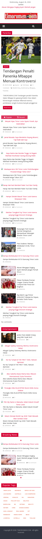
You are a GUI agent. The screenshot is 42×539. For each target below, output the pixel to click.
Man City (31, 504)
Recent (22, 117)
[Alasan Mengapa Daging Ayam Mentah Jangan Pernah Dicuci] (9, 266)
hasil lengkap (8, 511)
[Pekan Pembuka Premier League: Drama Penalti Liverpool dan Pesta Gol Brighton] (9, 279)
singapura (31, 497)
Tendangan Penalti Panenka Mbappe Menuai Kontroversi (19, 76)
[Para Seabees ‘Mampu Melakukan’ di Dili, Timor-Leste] (9, 242)
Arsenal (6, 497)
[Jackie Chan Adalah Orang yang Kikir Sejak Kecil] (8, 334)
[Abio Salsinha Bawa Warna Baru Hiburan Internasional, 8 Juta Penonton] (20, 374)
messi (27, 514)
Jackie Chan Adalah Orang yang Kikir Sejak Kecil (26, 336)
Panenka (5, 91)
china (13, 507)
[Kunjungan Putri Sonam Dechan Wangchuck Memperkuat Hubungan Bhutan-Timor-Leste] (9, 227)
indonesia (18, 490)
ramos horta (18, 514)
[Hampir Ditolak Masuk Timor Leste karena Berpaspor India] (21, 195)
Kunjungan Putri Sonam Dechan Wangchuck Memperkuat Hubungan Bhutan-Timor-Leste (25, 232)
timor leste (7, 490)
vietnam (22, 504)
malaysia (26, 500)
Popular (9, 117)
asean (5, 500)
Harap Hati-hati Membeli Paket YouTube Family (20, 189)
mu (15, 504)
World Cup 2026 (29, 490)
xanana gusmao (24, 507)
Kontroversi (25, 88)
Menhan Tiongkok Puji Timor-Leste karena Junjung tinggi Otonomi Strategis (18, 219)
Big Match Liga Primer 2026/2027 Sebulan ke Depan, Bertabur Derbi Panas (28, 297)
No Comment (18, 132)
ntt (29, 511)
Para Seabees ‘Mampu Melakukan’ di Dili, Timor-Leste (26, 246)
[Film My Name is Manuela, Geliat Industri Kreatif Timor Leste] (20, 402)
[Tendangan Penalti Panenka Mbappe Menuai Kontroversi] (21, 38)
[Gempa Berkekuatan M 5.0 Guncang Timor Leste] (20, 255)
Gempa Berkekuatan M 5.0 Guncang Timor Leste (20, 259)
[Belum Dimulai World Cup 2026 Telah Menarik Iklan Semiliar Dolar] (20, 416)
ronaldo (15, 497)
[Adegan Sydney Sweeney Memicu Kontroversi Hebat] (20, 346)
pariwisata (6, 514)
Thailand (32, 518)
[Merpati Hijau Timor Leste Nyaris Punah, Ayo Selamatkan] (21, 120)
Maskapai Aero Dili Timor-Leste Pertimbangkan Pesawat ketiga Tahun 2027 (20, 176)
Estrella (17, 518)
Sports (6, 67)
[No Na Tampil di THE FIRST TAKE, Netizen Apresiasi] (20, 360)
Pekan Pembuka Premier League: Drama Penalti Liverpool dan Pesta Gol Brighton (26, 283)
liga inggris (7, 494)
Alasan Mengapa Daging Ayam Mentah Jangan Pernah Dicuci (27, 269)
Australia (18, 494)
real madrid (20, 511)
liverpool (6, 518)
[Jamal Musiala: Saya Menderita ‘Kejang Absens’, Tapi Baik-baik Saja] (21, 136)
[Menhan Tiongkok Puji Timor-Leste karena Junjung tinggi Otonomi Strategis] (21, 211)
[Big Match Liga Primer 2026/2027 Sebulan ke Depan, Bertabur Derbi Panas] (9, 293)
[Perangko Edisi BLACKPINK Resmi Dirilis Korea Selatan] (20, 388)
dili (23, 497)
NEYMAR (5, 507)
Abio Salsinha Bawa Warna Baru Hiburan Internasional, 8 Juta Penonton (17, 380)
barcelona (6, 504)
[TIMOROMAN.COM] (21, 12)
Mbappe (32, 88)
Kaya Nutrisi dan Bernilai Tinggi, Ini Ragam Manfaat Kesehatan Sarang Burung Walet (18, 160)
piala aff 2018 (15, 500)
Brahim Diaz (16, 88)
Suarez (17, 85)
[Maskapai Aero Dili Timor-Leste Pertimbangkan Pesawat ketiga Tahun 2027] (21, 168)
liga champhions (30, 494)
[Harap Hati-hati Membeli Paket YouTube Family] (20, 184)
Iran (24, 518)
